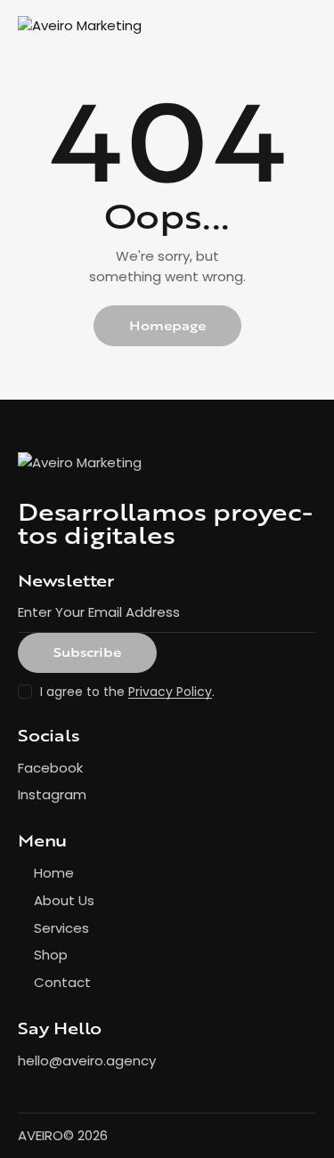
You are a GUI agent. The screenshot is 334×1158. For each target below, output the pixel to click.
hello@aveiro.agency (87, 1060)
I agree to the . (127, 691)
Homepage (167, 325)
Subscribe (87, 652)
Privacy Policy (170, 692)
